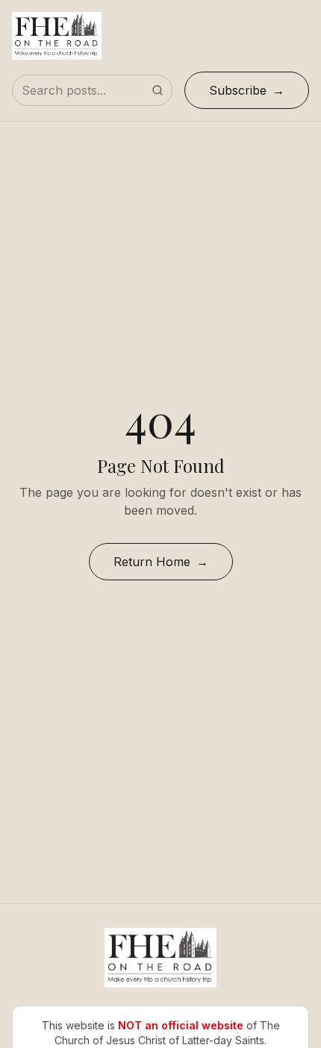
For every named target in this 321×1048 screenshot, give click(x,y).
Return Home (151, 561)
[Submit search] (157, 90)
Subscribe (238, 90)
